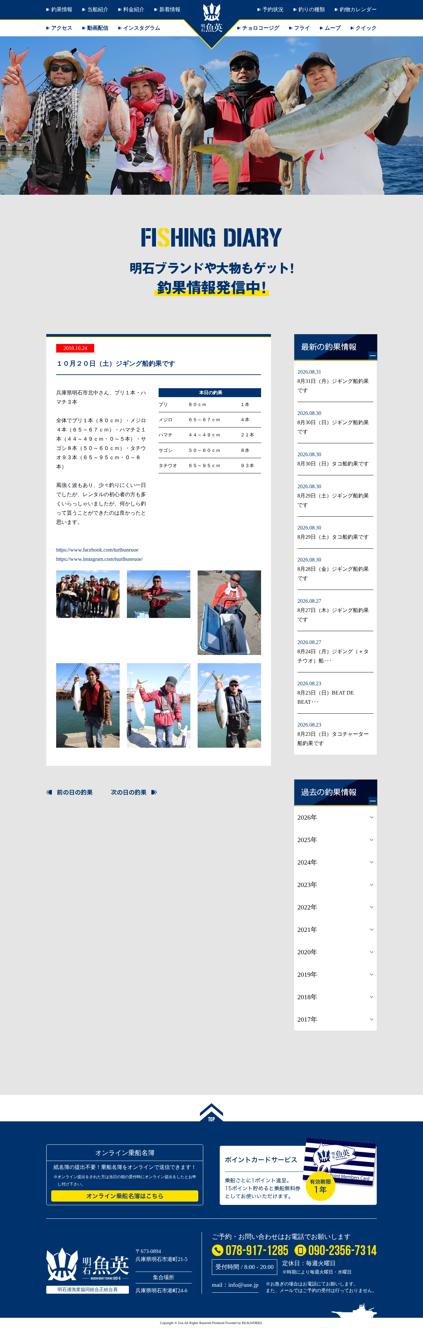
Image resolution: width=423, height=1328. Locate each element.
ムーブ (333, 28)
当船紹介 (97, 9)
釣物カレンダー (358, 9)
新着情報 (169, 9)
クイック (366, 28)
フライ (302, 28)
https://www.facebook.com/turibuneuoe (97, 550)
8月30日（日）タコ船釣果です (333, 463)
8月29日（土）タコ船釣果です (333, 537)
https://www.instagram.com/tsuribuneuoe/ (99, 559)
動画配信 (97, 28)
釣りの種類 (311, 9)
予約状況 (273, 9)
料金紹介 (133, 9)
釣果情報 (61, 9)
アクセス (61, 28)
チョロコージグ (260, 28)
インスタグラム (141, 28)
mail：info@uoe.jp (235, 1284)
